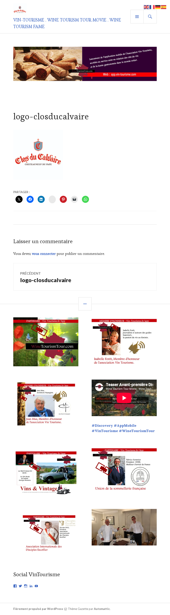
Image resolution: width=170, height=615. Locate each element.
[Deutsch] (158, 6)
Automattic (102, 609)
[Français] (152, 6)
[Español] (164, 6)
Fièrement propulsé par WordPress (38, 609)
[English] (146, 6)
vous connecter (44, 253)
